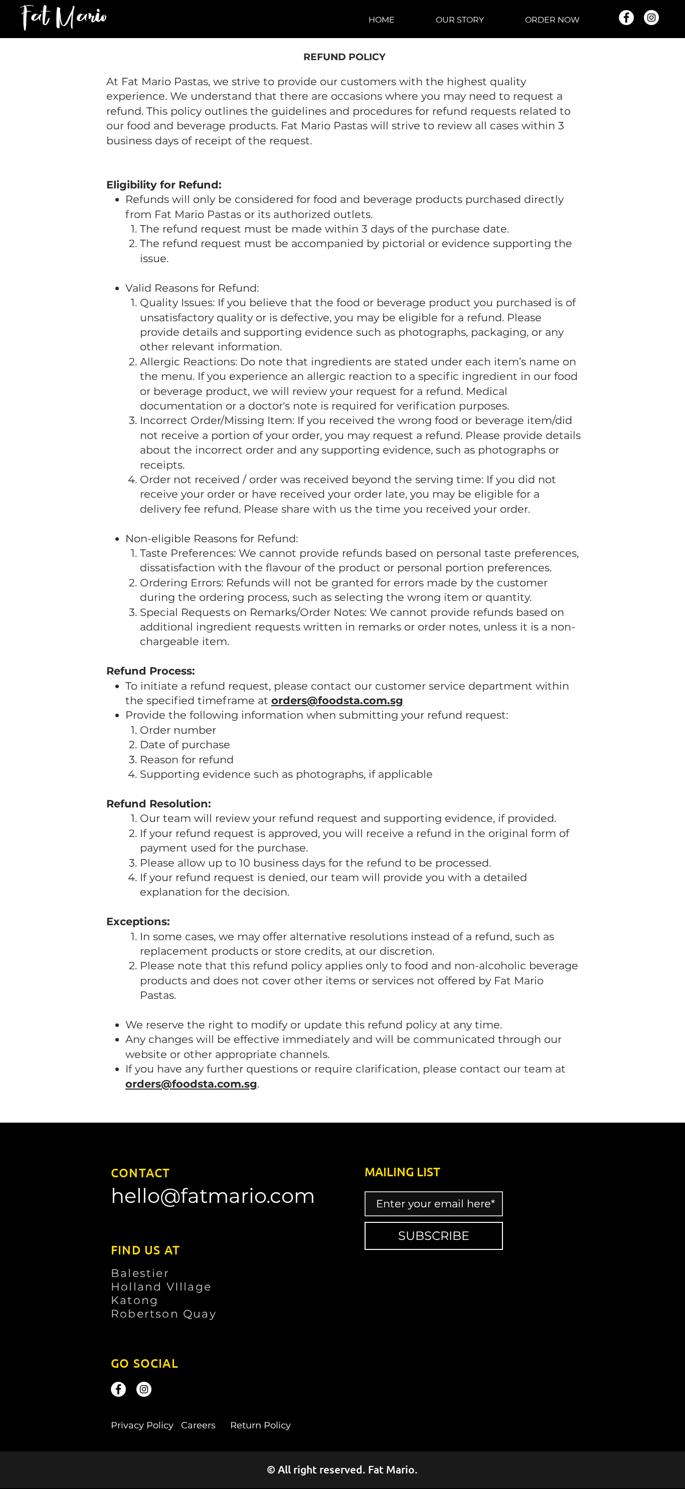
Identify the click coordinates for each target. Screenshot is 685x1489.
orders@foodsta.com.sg (337, 700)
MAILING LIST (402, 1172)
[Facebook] (626, 17)
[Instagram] (651, 17)
